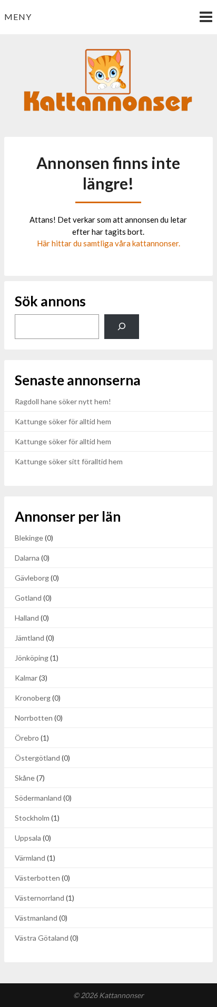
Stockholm (32, 817)
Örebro (27, 737)
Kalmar (26, 677)
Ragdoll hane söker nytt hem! (63, 401)
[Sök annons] (121, 326)
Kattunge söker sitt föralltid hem (69, 461)
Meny (18, 17)
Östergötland (37, 757)
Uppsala (28, 837)
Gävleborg (32, 577)
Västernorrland (39, 897)
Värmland (30, 857)
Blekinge (29, 537)
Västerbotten (37, 877)
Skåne (25, 777)
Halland (27, 617)
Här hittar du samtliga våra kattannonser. (108, 243)
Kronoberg (33, 697)
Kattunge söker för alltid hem (63, 421)
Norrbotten (34, 717)
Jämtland (29, 637)
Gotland (28, 597)
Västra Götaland (41, 937)
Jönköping (31, 657)
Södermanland (38, 797)
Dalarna (27, 557)
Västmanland (36, 917)
